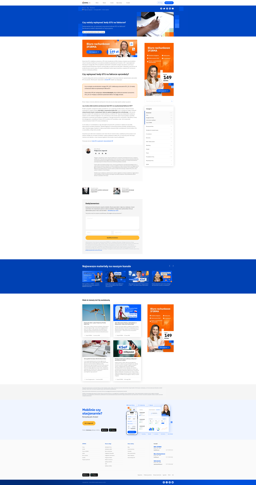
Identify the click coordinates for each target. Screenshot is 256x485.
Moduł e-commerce (109, 459)
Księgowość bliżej (150, 117)
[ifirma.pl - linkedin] (170, 482)
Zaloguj (161, 2)
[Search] (172, 101)
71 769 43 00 (170, 464)
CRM (106, 463)
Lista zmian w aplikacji (151, 120)
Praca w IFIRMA (85, 451)
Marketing (148, 145)
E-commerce (149, 134)
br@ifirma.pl (156, 457)
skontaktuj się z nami (113, 210)
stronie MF (107, 79)
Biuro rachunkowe (108, 451)
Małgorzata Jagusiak (88, 9)
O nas (83, 447)
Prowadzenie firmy (150, 156)
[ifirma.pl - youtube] (173, 482)
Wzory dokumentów (131, 453)
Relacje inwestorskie (157, 475)
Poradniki (129, 451)
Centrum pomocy (131, 449)
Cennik (83, 449)
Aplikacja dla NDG (108, 461)
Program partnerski (86, 459)
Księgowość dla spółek (109, 453)
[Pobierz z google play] (112, 430)
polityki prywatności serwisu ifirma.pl (94, 250)
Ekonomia (148, 137)
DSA (173, 475)
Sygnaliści (164, 475)
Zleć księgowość (89, 423)
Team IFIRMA (149, 122)
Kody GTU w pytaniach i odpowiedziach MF (102, 141)
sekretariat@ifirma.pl (158, 464)
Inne (147, 115)
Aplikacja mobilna (108, 465)
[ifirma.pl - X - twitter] (167, 482)
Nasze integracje (131, 455)
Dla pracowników (149, 126)
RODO (169, 475)
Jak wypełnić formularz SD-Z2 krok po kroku (95, 358)
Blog (128, 447)
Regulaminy (140, 475)
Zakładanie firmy (108, 447)
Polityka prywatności (148, 475)
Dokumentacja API (131, 457)
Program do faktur (108, 457)
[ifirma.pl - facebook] (164, 482)
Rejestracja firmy (149, 160)
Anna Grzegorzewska (90, 379)
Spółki (147, 164)
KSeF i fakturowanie (150, 141)
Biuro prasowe (85, 455)
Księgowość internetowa (109, 455)
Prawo (147, 153)
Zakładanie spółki (108, 449)
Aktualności (148, 112)
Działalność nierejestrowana (152, 130)
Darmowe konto (169, 2)
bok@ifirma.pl (156, 450)
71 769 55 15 (170, 450)
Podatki (147, 149)
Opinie (83, 453)
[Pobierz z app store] (104, 430)
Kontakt (83, 457)
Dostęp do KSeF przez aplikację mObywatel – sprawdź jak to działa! (126, 359)
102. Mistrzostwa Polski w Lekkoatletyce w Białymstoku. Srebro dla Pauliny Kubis (126, 323)
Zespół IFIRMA (89, 335)
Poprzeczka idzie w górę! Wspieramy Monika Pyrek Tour (95, 323)
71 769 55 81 (170, 457)
